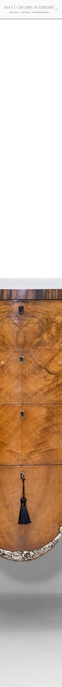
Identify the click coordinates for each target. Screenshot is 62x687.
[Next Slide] (59, 362)
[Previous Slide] (3, 362)
